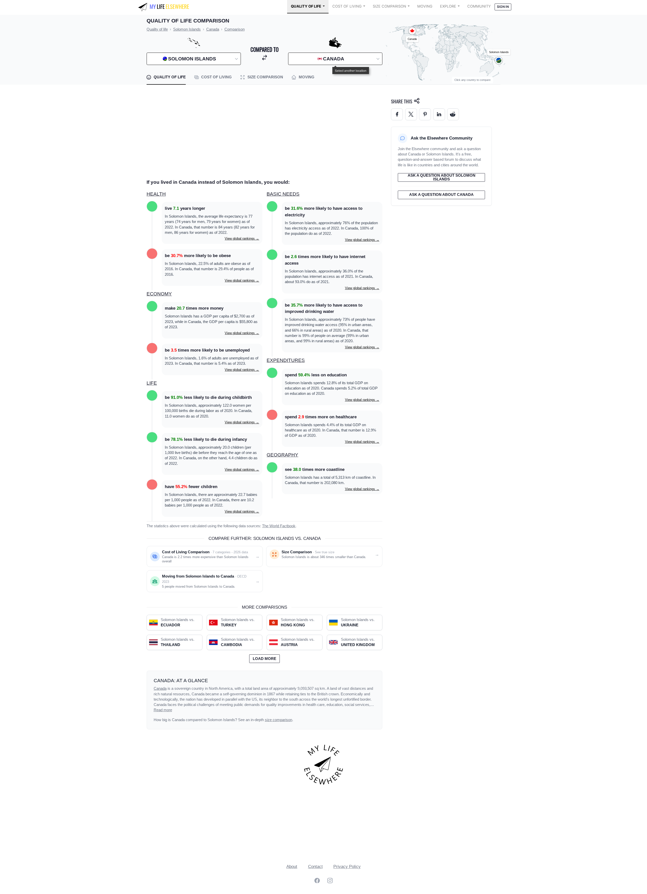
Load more (264, 659)
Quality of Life (306, 6)
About (291, 866)
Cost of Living (347, 6)
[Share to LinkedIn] (439, 114)
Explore (448, 6)
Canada (160, 688)
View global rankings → (242, 238)
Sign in (503, 7)
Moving (424, 6)
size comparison (278, 720)
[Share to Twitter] (411, 114)
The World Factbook (278, 526)
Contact (315, 866)
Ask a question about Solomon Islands (441, 177)
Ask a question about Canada (441, 195)
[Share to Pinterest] (425, 114)
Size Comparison (389, 6)
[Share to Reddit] (453, 114)
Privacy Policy (347, 866)
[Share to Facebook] (397, 114)
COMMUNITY (479, 6)
